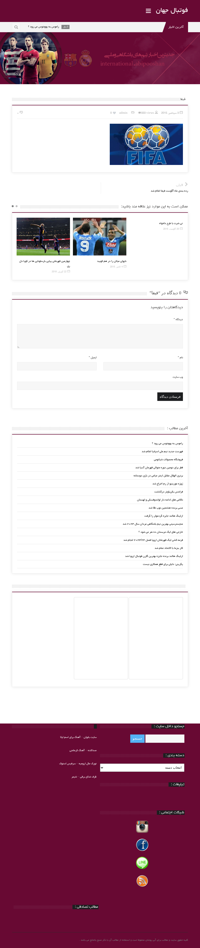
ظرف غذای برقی (88, 776)
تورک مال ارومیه (88, 763)
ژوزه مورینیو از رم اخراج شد (167, 483)
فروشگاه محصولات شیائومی (168, 459)
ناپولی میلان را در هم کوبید (111, 261)
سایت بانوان (90, 737)
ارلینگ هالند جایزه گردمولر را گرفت (163, 516)
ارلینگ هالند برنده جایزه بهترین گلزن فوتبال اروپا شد (154, 556)
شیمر (74, 776)
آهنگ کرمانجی (77, 750)
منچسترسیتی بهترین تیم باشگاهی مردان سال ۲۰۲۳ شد (153, 524)
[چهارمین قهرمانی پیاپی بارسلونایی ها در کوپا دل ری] (43, 236)
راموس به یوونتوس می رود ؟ (167, 443)
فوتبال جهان (172, 11)
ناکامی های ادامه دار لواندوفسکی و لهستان (160, 499)
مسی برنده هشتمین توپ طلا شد (166, 508)
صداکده (92, 750)
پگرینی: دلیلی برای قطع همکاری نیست (163, 564)
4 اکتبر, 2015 (116, 267)
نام (180, 357)
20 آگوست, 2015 (171, 229)
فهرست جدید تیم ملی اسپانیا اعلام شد (162, 451)
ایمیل (93, 357)
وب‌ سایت (178, 377)
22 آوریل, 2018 (59, 272)
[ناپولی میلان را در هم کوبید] (99, 236)
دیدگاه (178, 319)
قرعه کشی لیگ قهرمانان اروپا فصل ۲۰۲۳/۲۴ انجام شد (153, 540)
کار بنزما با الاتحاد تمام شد (169, 548)
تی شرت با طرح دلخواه (171, 223)
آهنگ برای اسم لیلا (70, 737)
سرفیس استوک (67, 763)
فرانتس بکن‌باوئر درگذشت (168, 491)
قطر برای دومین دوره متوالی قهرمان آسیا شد (159, 467)
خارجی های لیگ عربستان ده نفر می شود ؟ (161, 532)
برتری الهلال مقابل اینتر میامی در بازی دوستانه (158, 475)
